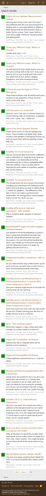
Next (23, 472)
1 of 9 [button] (16, 472)
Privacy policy (28, 486)
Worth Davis (10, 40)
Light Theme (7, 482)
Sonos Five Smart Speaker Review (22, 128)
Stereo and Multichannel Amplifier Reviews (24, 104)
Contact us (5, 486)
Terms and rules (16, 486)
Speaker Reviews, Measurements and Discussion (25, 41)
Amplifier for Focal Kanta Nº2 (19, 151)
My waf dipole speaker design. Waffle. (24, 454)
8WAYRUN (27, 494)
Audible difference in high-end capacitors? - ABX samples (20, 209)
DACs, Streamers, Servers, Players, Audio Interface (24, 333)
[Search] (43, 3)
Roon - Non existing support (19, 323)
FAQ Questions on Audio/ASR (19, 110)
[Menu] (3, 3)
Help (36, 486)
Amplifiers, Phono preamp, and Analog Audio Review (24, 58)
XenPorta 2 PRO (6, 494)
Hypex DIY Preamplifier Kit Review (22, 339)
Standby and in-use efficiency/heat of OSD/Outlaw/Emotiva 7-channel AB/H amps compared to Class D (23, 281)
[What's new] (38, 3)
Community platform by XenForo (20, 490)
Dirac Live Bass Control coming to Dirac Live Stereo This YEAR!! (24, 429)
